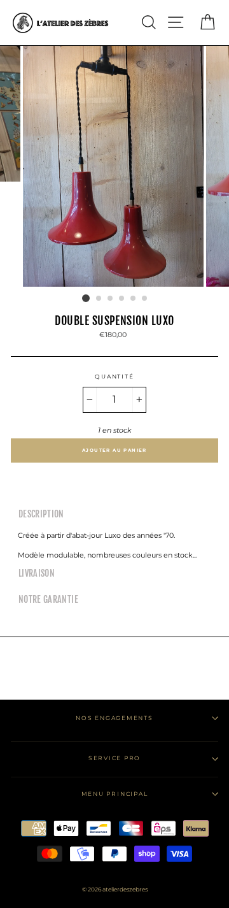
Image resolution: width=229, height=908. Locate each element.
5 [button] (133, 299)
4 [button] (122, 299)
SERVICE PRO (114, 757)
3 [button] (111, 299)
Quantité (114, 376)
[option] (114, 166)
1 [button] (86, 298)
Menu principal (114, 793)
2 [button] (99, 299)
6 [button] (145, 299)
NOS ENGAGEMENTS (114, 717)
